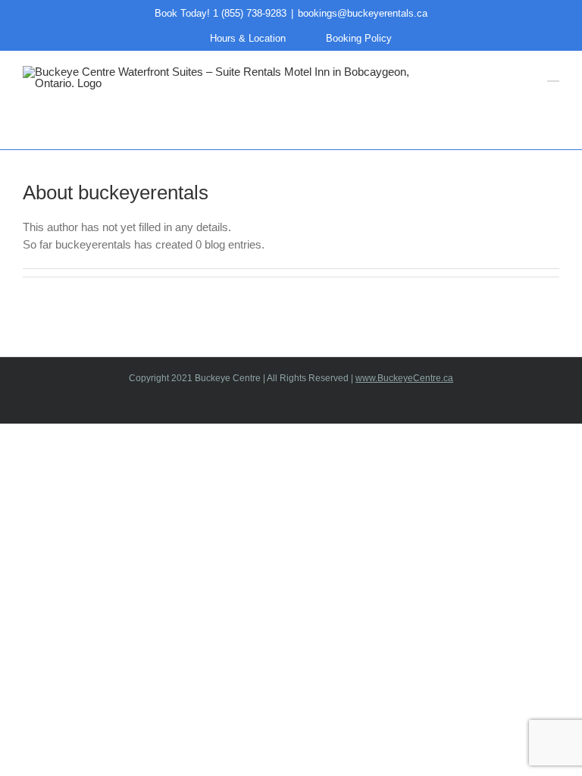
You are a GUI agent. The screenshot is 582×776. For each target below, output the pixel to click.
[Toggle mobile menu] (553, 74)
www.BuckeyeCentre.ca (404, 378)
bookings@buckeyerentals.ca (362, 13)
